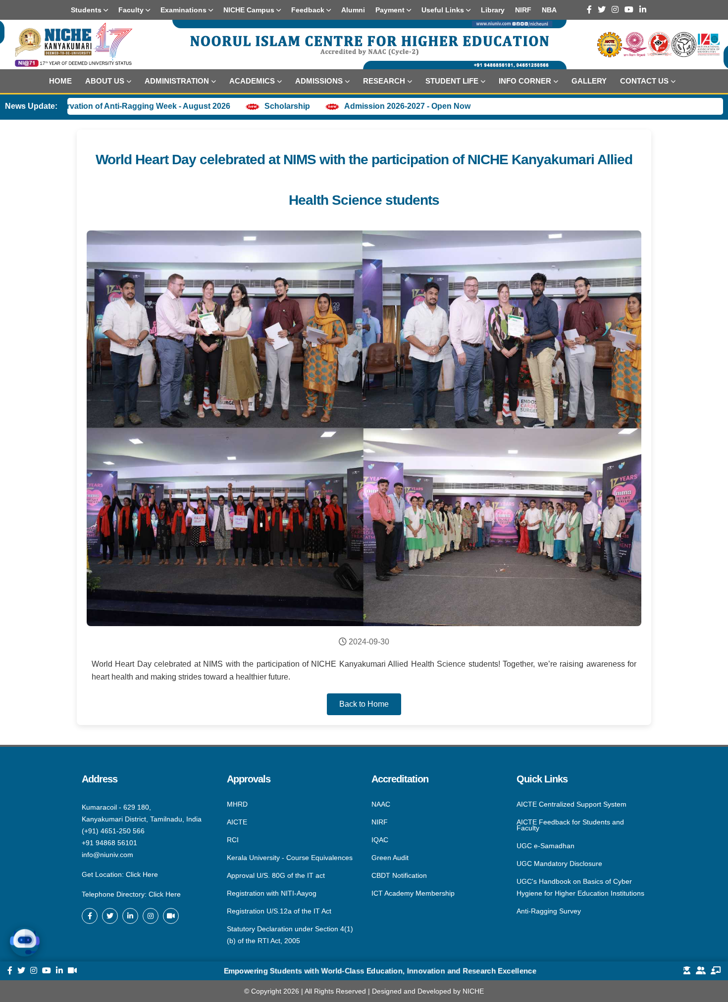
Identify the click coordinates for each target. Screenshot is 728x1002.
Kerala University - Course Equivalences (290, 858)
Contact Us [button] (644, 81)
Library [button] (493, 10)
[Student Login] (687, 971)
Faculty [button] (132, 10)
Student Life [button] (451, 81)
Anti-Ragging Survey (549, 910)
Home (60, 81)
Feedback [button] (308, 10)
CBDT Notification (399, 875)
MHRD (237, 804)
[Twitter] (602, 9)
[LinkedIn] (642, 9)
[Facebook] (589, 9)
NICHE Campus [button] (249, 10)
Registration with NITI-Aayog (271, 893)
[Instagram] (615, 9)
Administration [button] (177, 81)
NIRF (379, 822)
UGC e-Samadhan (545, 846)
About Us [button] (104, 81)
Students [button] (87, 10)
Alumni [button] (353, 10)
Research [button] (384, 81)
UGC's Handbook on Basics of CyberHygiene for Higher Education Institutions (580, 887)
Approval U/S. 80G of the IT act (276, 875)
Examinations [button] (184, 10)
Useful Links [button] (443, 10)
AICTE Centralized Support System (571, 804)
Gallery (589, 81)
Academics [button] (252, 81)
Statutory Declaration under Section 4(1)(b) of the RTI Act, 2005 (290, 934)
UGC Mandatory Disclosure (559, 863)
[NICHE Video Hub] (171, 916)
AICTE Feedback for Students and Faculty (570, 825)
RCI (233, 840)
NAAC (380, 804)
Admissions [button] (319, 81)
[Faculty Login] (716, 971)
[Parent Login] (701, 971)
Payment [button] (391, 10)
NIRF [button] (523, 10)
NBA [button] (549, 10)
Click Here (142, 874)
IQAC (379, 840)
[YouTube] (628, 9)
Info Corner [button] (525, 81)
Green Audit (390, 858)
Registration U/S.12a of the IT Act (279, 911)
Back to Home (364, 704)
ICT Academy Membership (413, 892)
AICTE (237, 822)
